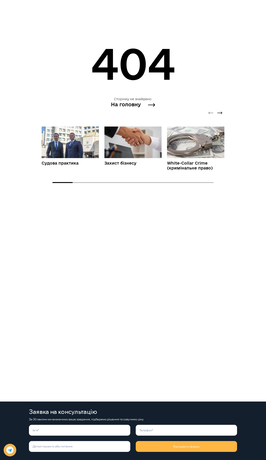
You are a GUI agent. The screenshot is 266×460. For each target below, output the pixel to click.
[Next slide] (219, 112)
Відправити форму (186, 446)
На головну (126, 104)
